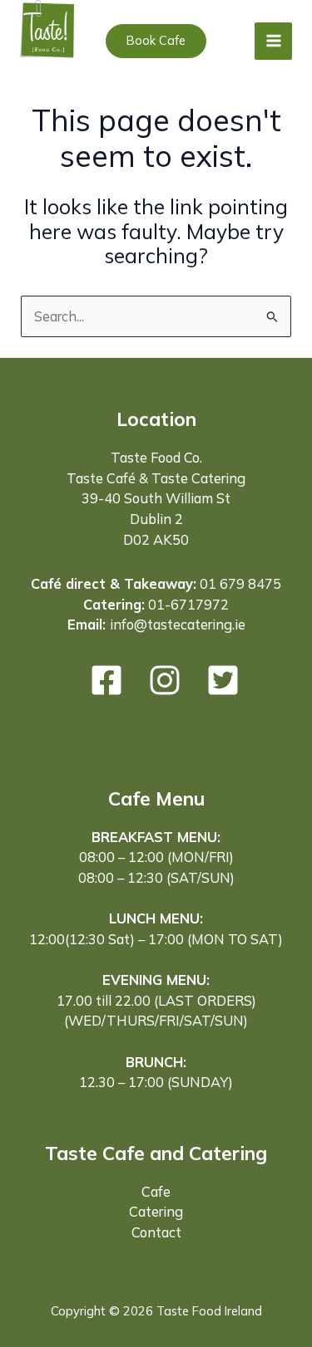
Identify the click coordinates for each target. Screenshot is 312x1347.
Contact (156, 1232)
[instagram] (165, 680)
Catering (156, 1211)
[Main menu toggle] (273, 41)
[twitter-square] (223, 680)
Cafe (156, 1191)
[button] (156, 41)
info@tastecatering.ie (177, 624)
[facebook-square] (106, 680)
